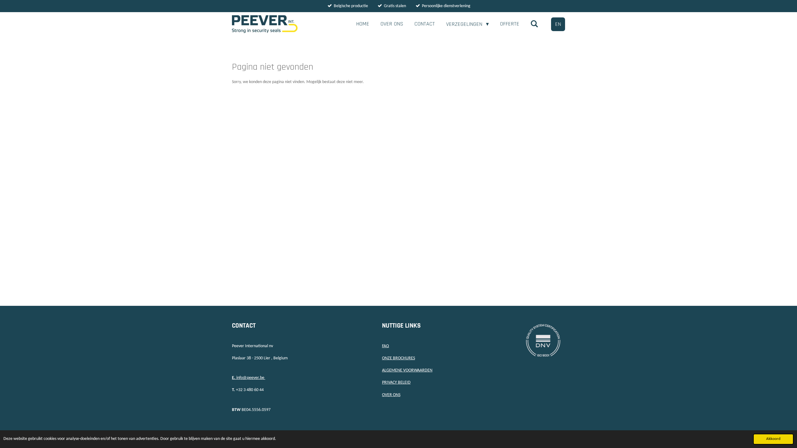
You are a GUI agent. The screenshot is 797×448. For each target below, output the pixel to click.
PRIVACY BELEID (396, 382)
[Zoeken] (534, 24)
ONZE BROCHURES (398, 358)
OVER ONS (391, 395)
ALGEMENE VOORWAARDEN (407, 370)
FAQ (385, 346)
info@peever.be (248, 378)
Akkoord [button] (773, 439)
